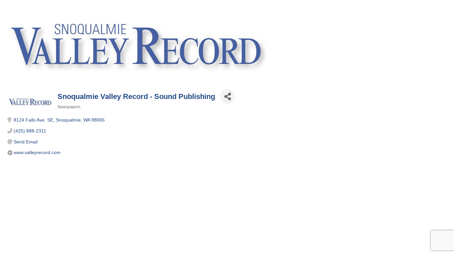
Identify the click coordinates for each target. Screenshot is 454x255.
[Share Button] (227, 96)
